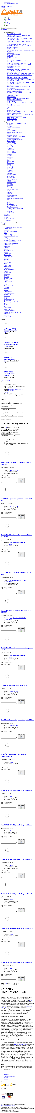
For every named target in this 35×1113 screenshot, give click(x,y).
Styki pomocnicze (11, 174)
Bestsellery (7, 215)
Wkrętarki (9, 183)
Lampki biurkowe (11, 130)
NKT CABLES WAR (13, 95)
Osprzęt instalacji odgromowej (15, 139)
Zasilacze (9, 211)
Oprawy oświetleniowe (13, 138)
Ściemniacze (10, 170)
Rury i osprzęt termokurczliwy (15, 198)
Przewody (9, 193)
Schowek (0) (4, 7)
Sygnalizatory (10, 204)
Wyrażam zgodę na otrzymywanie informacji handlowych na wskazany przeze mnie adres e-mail (12, 415)
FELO (8, 76)
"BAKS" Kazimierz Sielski (14, 34)
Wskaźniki (10, 185)
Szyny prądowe (11, 176)
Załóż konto (10, 6)
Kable (8, 129)
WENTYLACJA (11, 182)
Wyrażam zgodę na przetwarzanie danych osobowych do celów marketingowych (12, 412)
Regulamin (7, 1074)
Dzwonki (9, 126)
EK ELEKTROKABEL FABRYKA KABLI (19, 63)
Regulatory (10, 167)
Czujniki (9, 148)
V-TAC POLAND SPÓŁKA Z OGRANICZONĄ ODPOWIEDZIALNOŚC (20, 112)
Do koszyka (21, 479)
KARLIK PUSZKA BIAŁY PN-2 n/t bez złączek (10, 330)
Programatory (10, 190)
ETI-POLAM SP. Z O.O (13, 72)
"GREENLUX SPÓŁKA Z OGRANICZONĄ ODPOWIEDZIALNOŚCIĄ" (19, 39)
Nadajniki (9, 154)
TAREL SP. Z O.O (12, 110)
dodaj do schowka (5, 477)
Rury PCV (10, 199)
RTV (8, 202)
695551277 (7, 392)
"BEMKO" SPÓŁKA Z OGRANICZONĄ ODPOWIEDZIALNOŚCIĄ (18, 36)
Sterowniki (10, 171)
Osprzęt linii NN (11, 144)
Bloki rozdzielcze (11, 146)
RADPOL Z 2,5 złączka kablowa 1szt (9, 359)
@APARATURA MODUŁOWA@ (16, 123)
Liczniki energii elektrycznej (14, 132)
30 (14, 430)
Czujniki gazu (10, 149)
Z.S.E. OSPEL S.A (12, 119)
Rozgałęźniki (10, 196)
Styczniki (9, 173)
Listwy (9, 133)
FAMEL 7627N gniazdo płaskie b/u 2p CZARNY (17, 720)
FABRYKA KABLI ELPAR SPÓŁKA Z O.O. (19, 75)
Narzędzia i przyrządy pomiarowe (16, 136)
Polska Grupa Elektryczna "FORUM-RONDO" (19, 102)
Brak (8, 59)
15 (13, 430)
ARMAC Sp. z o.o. (12, 57)
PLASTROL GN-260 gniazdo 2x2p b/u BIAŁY (16, 859)
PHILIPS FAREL (11, 101)
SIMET (9, 107)
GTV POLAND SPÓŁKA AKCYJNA (17, 78)
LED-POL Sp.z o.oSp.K (13, 94)
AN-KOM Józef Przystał (13, 54)
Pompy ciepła (10, 161)
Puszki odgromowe (12, 166)
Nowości (9, 155)
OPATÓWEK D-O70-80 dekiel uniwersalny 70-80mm (11, 344)
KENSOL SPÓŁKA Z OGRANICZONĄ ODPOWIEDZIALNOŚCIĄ (18, 90)
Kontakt (6, 217)
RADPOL (10, 104)
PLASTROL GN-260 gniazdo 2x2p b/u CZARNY (17, 894)
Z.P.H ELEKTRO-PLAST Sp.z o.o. (16, 117)
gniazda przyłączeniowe (20, 1044)
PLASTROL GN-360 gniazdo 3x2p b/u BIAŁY (16, 962)
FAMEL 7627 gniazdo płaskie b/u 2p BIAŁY (16, 685)
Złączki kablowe (11, 188)
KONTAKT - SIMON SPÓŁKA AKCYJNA (19, 92)
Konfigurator (7, 220)
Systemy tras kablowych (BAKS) (15, 208)
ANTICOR (10, 56)
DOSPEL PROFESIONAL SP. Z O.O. (17, 60)
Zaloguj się (3, 6)
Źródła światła (10, 212)
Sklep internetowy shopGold (8, 1105)
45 (16, 430)
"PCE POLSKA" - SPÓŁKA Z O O (16, 44)
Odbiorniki (10, 157)
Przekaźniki (10, 192)
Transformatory (11, 177)
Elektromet (10, 67)
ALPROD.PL (10, 53)
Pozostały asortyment (12, 189)
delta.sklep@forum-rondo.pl (11, 3)
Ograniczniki (10, 158)
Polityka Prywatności (9, 1076)
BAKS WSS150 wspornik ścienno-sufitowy (10, 373)
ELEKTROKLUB (9, 218)
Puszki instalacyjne (12, 195)
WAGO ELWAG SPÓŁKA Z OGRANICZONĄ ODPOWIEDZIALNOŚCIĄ (20, 115)
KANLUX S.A (11, 88)
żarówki (31, 1000)
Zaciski (9, 186)
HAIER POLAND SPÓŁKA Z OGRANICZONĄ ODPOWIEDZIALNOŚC (20, 83)
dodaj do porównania (6, 476)
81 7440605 (7, 2)
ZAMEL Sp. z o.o (12, 120)
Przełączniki (10, 164)
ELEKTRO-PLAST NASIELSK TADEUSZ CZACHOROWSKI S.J (19, 65)
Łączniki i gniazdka (12, 135)
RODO (6, 1077)
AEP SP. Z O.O (11, 48)
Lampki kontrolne (11, 152)
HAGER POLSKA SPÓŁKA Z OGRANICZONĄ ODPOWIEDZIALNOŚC (20, 80)
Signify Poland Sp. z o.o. (13, 105)
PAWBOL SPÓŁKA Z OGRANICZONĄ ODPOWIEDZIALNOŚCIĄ (18, 99)
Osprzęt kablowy (11, 141)
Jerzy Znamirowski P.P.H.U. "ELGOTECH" (18, 86)
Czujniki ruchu (11, 124)
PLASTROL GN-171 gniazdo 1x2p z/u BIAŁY (16, 825)
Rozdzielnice (10, 168)
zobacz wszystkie (5, 380)
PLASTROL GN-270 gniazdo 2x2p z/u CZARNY (17, 928)
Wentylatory (10, 209)
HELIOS (9, 85)
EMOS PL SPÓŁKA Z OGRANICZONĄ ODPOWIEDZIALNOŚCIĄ (18, 69)
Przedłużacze (10, 163)
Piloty (8, 160)
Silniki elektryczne (12, 205)
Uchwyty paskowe (12, 179)
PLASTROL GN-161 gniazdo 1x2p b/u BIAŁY (16, 790)
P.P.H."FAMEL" (11, 97)
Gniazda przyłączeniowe (13, 127)
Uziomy (9, 180)
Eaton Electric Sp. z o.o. (13, 61)
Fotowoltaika (10, 151)
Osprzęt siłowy (11, 142)
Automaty (9, 145)
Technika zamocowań (12, 207)
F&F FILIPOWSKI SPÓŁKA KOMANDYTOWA (20, 73)
